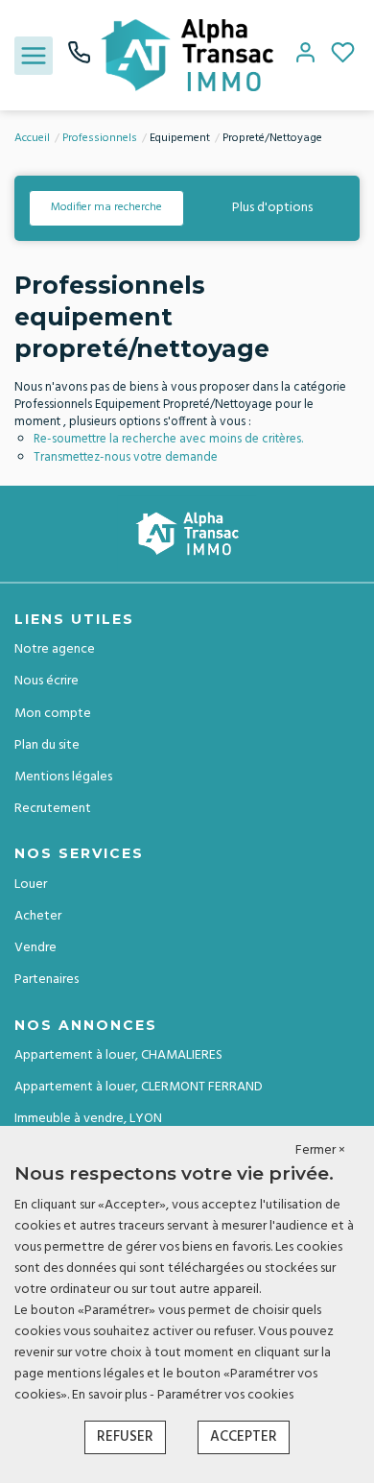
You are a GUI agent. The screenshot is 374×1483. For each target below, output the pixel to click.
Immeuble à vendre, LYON (88, 1119)
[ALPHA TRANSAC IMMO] (187, 55)
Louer (30, 884)
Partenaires (46, 980)
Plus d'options (272, 208)
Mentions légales (63, 777)
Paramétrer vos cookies (225, 1395)
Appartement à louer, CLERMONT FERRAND (138, 1087)
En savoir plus (111, 1395)
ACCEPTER (243, 1436)
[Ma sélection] (343, 55)
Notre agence (54, 649)
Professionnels (99, 138)
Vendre (35, 948)
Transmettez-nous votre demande (126, 457)
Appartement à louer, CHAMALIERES (118, 1055)
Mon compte (52, 714)
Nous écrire (46, 681)
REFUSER (125, 1436)
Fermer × (320, 1150)
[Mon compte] (305, 55)
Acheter (37, 916)
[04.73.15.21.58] (79, 61)
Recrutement (52, 809)
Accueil (32, 138)
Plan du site (47, 745)
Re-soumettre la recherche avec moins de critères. (168, 439)
